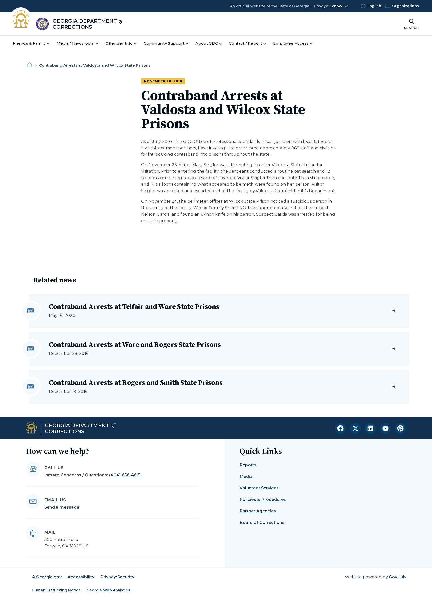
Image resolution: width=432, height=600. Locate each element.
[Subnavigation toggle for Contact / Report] (267, 43)
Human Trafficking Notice (56, 590)
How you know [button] (328, 6)
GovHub (397, 577)
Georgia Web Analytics (108, 590)
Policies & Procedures (263, 499)
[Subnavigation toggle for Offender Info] (138, 43)
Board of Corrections (262, 522)
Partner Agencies (258, 511)
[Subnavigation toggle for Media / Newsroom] (100, 43)
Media (246, 476)
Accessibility (81, 577)
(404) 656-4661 (125, 475)
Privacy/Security (117, 577)
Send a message (61, 507)
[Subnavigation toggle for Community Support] (190, 43)
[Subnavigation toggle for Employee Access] (314, 43)
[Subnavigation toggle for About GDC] (223, 43)
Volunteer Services (259, 488)
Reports (248, 465)
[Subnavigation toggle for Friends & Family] (51, 43)
